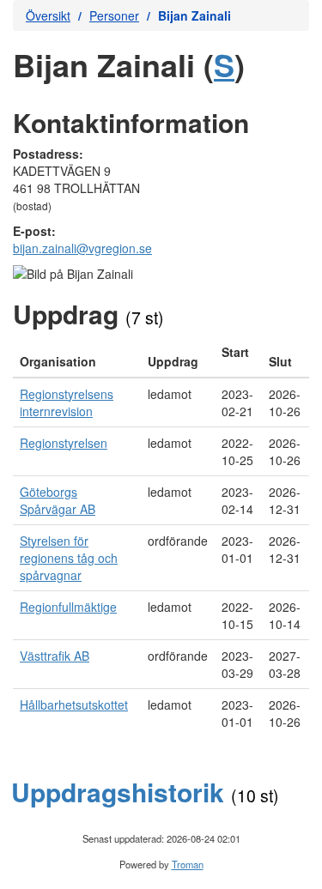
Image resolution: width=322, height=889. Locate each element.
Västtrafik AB (54, 655)
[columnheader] (77, 357)
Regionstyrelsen (63, 442)
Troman (188, 864)
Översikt (48, 15)
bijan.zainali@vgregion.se (82, 248)
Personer (114, 15)
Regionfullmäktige (68, 606)
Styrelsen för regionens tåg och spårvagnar (69, 558)
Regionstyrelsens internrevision (66, 402)
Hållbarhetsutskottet (74, 704)
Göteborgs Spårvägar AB (57, 500)
